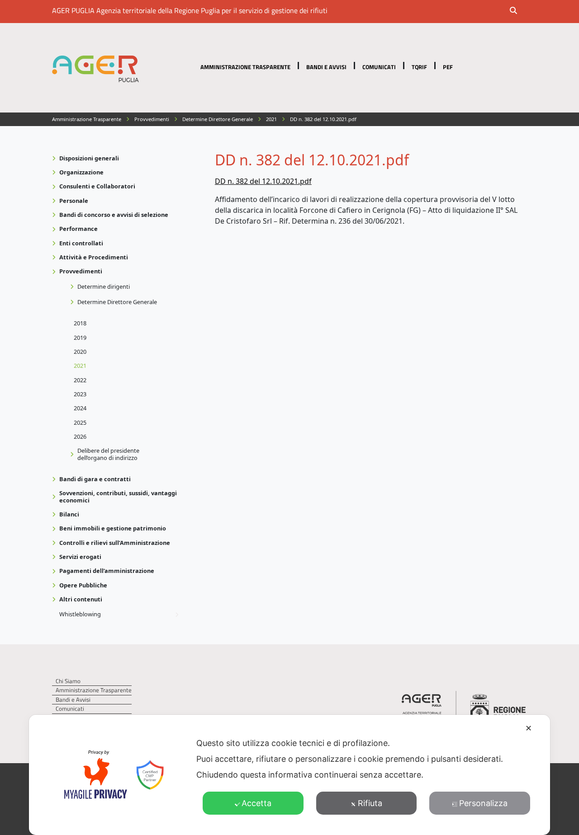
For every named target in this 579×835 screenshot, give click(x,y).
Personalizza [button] (483, 803)
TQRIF (419, 66)
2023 (80, 394)
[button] (519, 11)
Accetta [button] (256, 803)
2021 (80, 365)
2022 (80, 380)
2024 (80, 408)
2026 (80, 436)
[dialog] (289, 775)
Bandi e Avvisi (326, 66)
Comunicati (379, 66)
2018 (80, 323)
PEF (448, 66)
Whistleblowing (80, 614)
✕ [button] (528, 728)
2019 (80, 337)
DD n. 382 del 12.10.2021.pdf (263, 181)
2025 (80, 422)
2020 (80, 351)
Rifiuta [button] (370, 803)
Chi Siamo (68, 681)
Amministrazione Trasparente (245, 66)
